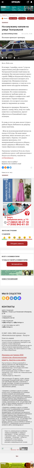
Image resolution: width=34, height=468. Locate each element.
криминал (5, 175)
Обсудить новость (17, 243)
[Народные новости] (28, 2)
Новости (4, 15)
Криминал (5, 22)
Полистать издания (8, 338)
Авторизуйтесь (17, 264)
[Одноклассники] (5, 167)
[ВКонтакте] (3, 167)
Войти (31, 2)
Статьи (24, 15)
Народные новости (14, 15)
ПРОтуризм (22, 18)
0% (4, 237)
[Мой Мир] (8, 167)
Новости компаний (9, 279)
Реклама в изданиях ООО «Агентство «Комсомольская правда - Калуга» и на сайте (14, 357)
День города (13, 18)
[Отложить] (14, 58)
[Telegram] (10, 167)
